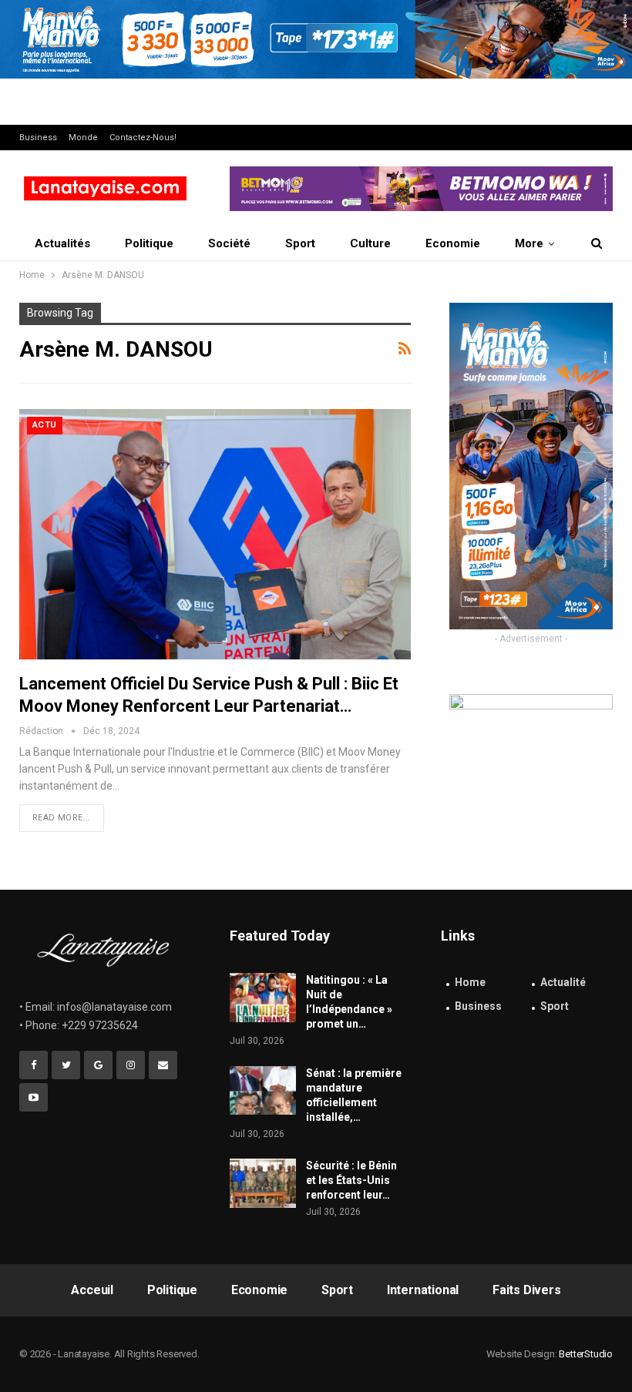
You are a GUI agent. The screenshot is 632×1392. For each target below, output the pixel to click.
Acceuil (92, 1290)
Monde (83, 137)
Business (38, 137)
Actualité (563, 982)
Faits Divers (526, 1290)
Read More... (61, 818)
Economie (452, 243)
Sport (300, 243)
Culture (370, 243)
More (529, 243)
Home (470, 982)
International (423, 1290)
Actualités (62, 243)
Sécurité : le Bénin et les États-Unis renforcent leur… (351, 1180)
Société (229, 243)
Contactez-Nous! (142, 137)
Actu (44, 425)
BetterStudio (586, 1354)
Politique (149, 243)
